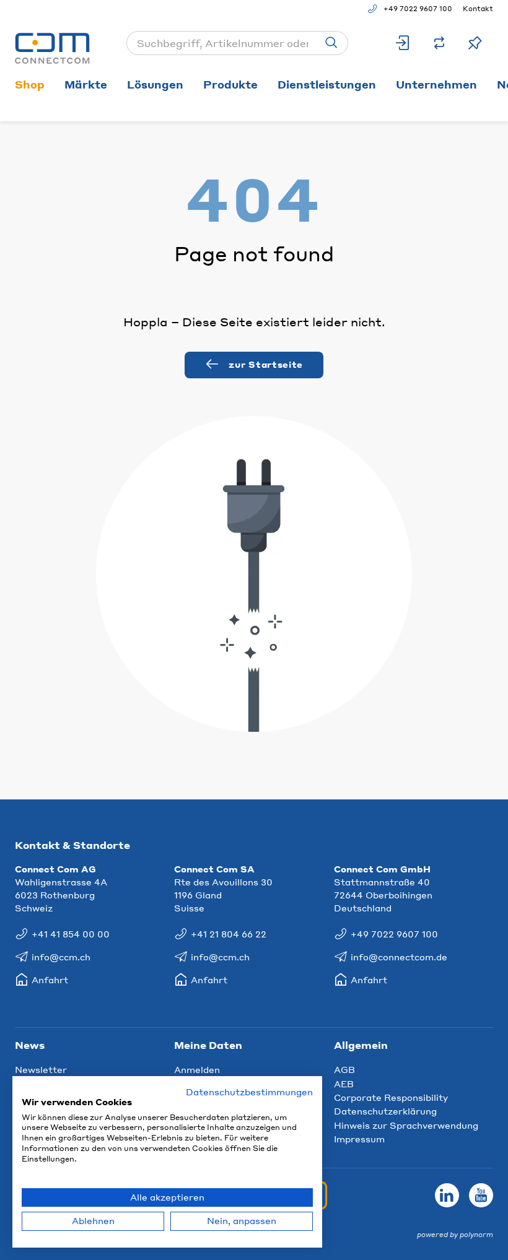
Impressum (359, 1138)
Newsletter (41, 1069)
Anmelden (197, 1069)
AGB (344, 1069)
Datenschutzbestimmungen (249, 1092)
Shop (30, 84)
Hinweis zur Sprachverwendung (406, 1125)
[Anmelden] (403, 43)
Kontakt (478, 8)
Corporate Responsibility (391, 1097)
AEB (344, 1083)
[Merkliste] (475, 43)
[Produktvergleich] (439, 43)
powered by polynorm (455, 1234)
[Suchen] (331, 43)
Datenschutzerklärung (385, 1110)
